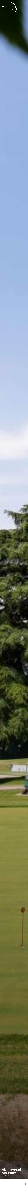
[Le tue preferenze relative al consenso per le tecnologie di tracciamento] (25, 1184)
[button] (3, 7)
